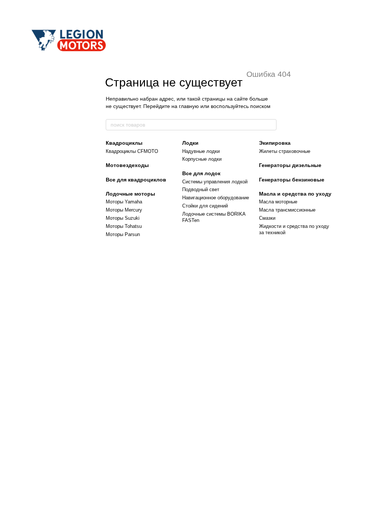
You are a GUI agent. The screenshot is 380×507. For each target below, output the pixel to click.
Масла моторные (278, 202)
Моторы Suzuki (123, 218)
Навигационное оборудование (215, 197)
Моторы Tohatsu (124, 226)
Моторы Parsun (123, 234)
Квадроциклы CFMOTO (132, 151)
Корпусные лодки (202, 159)
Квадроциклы (124, 143)
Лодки (190, 143)
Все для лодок (201, 173)
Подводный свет (200, 189)
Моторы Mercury (124, 210)
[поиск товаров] (270, 124)
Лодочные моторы (130, 194)
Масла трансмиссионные (287, 210)
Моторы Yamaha (124, 202)
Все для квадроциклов (136, 180)
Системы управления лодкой (215, 181)
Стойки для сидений (205, 206)
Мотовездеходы (127, 165)
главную (189, 106)
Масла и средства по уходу (295, 194)
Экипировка (275, 143)
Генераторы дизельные (290, 165)
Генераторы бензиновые (291, 180)
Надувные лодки (201, 151)
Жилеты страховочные (284, 151)
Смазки (267, 218)
